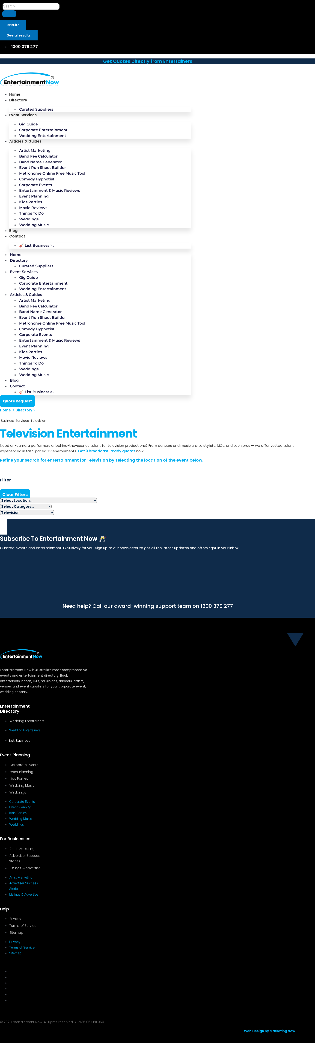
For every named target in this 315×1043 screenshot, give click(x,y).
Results (13, 24)
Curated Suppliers (36, 109)
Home (14, 94)
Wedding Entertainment (42, 136)
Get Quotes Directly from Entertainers (147, 61)
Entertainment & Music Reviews (49, 190)
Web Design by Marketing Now (269, 1031)
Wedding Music (34, 225)
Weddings (29, 219)
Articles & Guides (25, 141)
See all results (19, 35)
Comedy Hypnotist (36, 179)
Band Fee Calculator (38, 156)
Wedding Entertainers (27, 721)
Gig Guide (28, 124)
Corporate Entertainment (43, 130)
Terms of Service (22, 925)
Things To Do (31, 213)
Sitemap (16, 932)
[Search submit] (9, 13)
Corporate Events (35, 185)
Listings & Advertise (25, 868)
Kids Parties (30, 202)
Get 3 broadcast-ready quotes (106, 451)
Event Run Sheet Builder (42, 167)
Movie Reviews (33, 208)
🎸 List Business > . (36, 245)
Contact (17, 236)
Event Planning (34, 196)
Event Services (23, 115)
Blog (13, 230)
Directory (18, 100)
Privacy (15, 918)
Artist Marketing (35, 150)
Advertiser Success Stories (25, 858)
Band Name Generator (40, 162)
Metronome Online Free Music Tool (52, 173)
